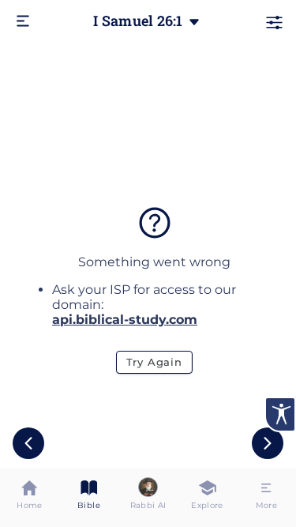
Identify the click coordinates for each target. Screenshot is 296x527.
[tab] (29, 497)
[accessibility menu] (280, 414)
